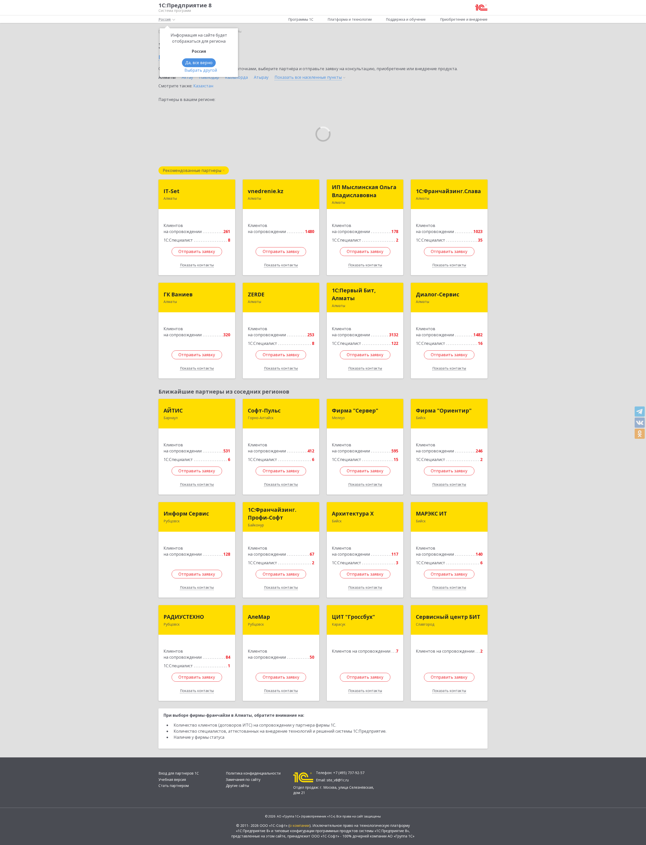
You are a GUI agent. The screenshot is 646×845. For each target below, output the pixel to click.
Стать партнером (173, 785)
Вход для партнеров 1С (178, 773)
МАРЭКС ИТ (431, 513)
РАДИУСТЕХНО (184, 616)
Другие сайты (237, 785)
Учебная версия (172, 779)
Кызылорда (236, 77)
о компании (299, 825)
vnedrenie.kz (265, 191)
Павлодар (209, 77)
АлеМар (259, 616)
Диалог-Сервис (437, 294)
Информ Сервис (186, 513)
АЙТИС (173, 410)
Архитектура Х (353, 513)
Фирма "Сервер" (355, 410)
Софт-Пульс (264, 410)
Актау (187, 77)
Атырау (261, 77)
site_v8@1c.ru (338, 780)
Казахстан (203, 86)
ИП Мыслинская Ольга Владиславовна (364, 191)
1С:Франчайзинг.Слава (448, 191)
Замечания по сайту (243, 779)
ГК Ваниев (178, 294)
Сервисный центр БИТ (448, 616)
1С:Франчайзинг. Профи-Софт (272, 513)
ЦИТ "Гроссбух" (353, 616)
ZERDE (256, 294)
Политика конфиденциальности (253, 773)
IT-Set (171, 191)
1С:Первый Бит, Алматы (354, 294)
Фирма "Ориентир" (444, 410)
